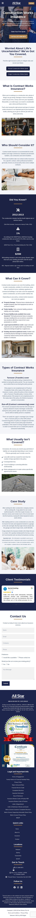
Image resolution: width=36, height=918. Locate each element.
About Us (17, 832)
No (8, 664)
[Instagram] (18, 887)
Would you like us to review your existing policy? (16, 661)
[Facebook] (14, 887)
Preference (5, 654)
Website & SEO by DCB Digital (18, 915)
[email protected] (19, 870)
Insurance (17, 835)
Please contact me (24, 657)
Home (17, 829)
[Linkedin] (21, 887)
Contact (17, 839)
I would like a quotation (10, 657)
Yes (4, 664)
